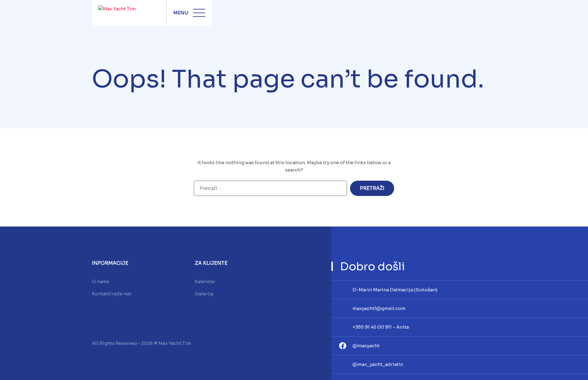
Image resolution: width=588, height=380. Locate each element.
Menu (180, 13)
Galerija (204, 294)
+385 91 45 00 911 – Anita (380, 327)
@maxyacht (365, 346)
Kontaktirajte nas (111, 294)
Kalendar (205, 281)
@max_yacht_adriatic (377, 364)
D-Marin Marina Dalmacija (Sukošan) (394, 290)
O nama (100, 281)
